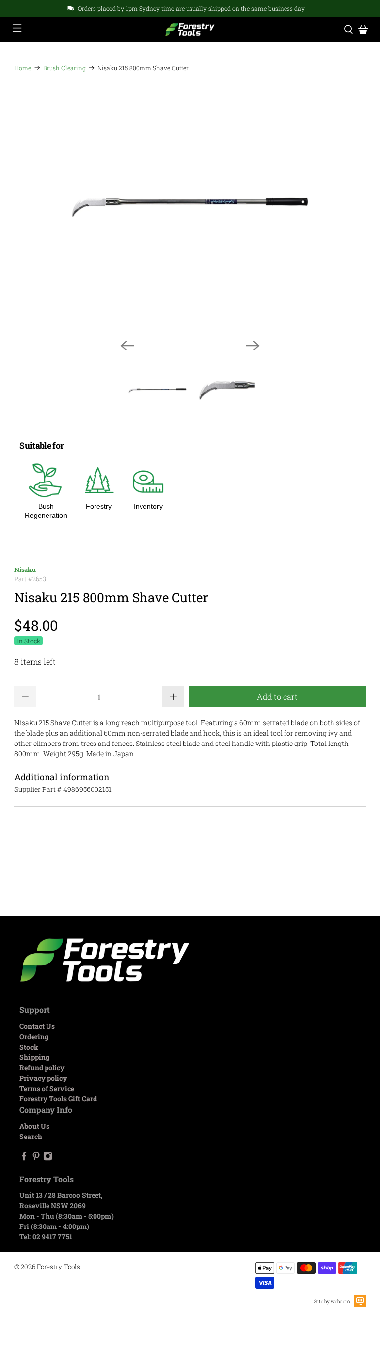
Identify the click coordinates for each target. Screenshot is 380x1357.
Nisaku (25, 569)
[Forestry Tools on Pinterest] (36, 1158)
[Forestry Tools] (190, 29)
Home (22, 68)
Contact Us (37, 1026)
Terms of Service (46, 1088)
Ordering (33, 1036)
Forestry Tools (58, 1266)
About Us (34, 1126)
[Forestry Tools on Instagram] (47, 1158)
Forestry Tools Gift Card (58, 1098)
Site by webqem (332, 1301)
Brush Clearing (64, 68)
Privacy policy (43, 1078)
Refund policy (42, 1067)
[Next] (252, 345)
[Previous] (127, 345)
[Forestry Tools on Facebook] (24, 1158)
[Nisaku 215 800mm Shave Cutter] (190, 207)
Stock (28, 1046)
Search (30, 1136)
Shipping (34, 1057)
